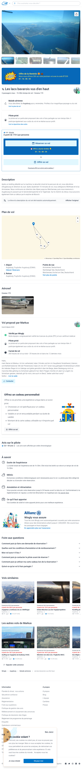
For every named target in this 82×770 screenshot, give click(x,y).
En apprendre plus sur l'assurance (37, 528)
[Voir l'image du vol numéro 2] (22, 60)
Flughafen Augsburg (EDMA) (24, 267)
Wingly (4, 671)
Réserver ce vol (42, 143)
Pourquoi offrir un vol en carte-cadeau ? (41, 168)
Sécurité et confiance (9, 695)
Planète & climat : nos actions (13, 691)
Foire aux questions (9, 705)
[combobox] (46, 3)
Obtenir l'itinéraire (13, 270)
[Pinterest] (79, 763)
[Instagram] (72, 763)
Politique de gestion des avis (12, 708)
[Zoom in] (77, 218)
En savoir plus (63, 493)
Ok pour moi (38, 761)
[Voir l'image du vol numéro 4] (49, 60)
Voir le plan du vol (15, 106)
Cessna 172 (38, 93)
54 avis (11, 132)
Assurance (6, 698)
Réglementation (8, 702)
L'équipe (46, 698)
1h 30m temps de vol (25, 93)
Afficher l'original (72, 200)
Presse (45, 705)
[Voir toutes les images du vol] (41, 32)
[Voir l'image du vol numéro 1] (8, 60)
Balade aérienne (25, 671)
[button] (33, 224)
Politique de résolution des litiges (14, 715)
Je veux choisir (14, 761)
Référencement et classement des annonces (18, 712)
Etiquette (5, 722)
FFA (3, 729)
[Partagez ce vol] (76, 14)
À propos (46, 691)
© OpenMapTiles (57, 258)
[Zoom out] (77, 221)
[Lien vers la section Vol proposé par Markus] (76, 93)
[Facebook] (66, 763)
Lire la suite (12, 376)
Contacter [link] (9, 381)
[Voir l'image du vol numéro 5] (63, 60)
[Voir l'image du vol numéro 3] (35, 60)
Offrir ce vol (42, 162)
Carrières (46, 702)
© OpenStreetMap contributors (71, 258)
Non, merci (49, 732)
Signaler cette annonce (15, 665)
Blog (44, 695)
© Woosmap (48, 258)
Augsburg (13, 671)
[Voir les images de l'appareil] (18, 305)
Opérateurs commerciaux (11, 725)
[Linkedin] (76, 763)
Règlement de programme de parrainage (17, 718)
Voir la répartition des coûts (18, 124)
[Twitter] (69, 763)
